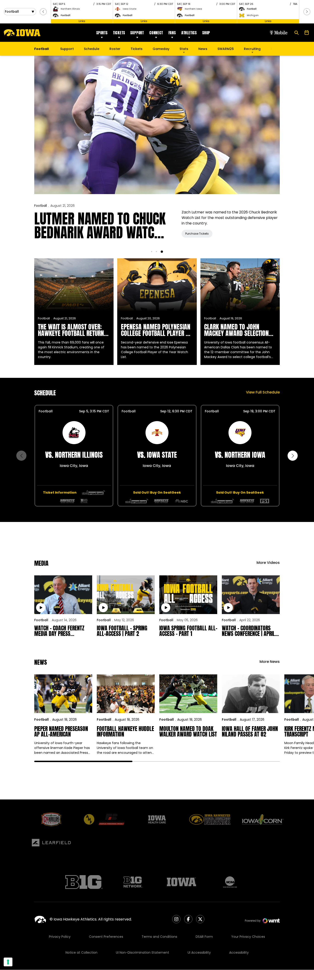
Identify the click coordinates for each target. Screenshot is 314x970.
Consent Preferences (106, 936)
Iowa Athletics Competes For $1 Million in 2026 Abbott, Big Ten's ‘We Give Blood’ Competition (102, 225)
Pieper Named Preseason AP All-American (61, 731)
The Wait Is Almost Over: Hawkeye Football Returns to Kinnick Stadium (72, 329)
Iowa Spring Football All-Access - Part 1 (188, 630)
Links (82, 21)
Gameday (161, 49)
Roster (114, 49)
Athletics (189, 32)
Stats (184, 49)
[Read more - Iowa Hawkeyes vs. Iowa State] (136, 501)
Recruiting (252, 49)
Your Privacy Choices (248, 936)
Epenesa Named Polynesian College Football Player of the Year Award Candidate (156, 329)
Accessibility (239, 952)
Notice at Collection (81, 952)
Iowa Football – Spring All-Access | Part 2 (122, 630)
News (202, 49)
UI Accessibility (199, 952)
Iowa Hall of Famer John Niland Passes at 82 (250, 731)
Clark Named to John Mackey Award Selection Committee (236, 329)
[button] (43, 11)
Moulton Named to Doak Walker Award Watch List (188, 731)
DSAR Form (204, 936)
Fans (172, 32)
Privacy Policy (60, 936)
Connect (156, 32)
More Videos (268, 562)
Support (137, 32)
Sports (102, 32)
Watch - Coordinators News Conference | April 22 (248, 630)
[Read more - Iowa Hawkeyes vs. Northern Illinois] (93, 492)
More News (270, 661)
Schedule (91, 49)
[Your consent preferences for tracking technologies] (8, 962)
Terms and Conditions (159, 936)
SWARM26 (225, 49)
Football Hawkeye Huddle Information (125, 731)
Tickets (119, 32)
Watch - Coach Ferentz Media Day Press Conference (59, 630)
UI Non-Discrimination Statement (142, 952)
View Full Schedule (263, 392)
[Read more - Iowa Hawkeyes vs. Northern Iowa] (222, 501)
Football (40, 205)
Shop (206, 32)
